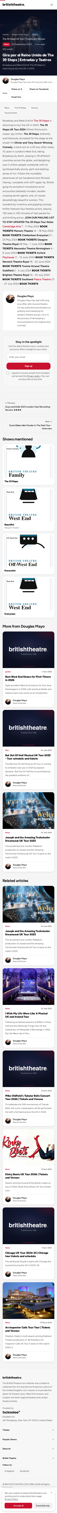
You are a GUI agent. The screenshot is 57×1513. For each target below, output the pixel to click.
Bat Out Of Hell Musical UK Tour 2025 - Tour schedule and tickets (28, 757)
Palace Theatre (42, 279)
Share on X (16, 89)
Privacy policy (34, 376)
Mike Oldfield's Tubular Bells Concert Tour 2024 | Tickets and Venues (27, 1097)
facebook (24, 1471)
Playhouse (8, 257)
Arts (18, 226)
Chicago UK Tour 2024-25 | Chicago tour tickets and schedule (26, 1254)
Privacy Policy (11, 1499)
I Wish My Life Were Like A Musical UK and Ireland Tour (26, 1015)
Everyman (9, 613)
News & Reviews (20, 34)
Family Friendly (12, 449)
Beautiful (9, 524)
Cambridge (9, 226)
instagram (9, 1471)
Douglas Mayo (25, 296)
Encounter (10, 570)
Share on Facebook (39, 89)
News (35, 34)
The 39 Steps (41, 120)
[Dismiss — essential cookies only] (51, 1492)
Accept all (18, 1505)
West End (10, 492)
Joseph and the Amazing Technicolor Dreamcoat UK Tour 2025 (27, 839)
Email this (16, 97)
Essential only (43, 1505)
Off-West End (11, 538)
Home (6, 34)
